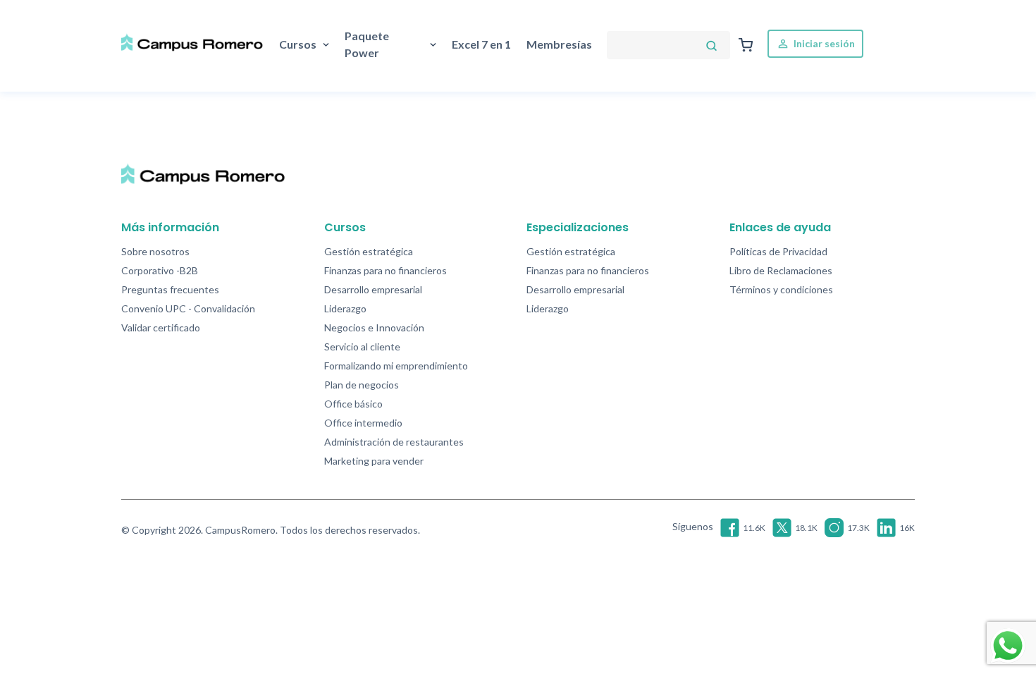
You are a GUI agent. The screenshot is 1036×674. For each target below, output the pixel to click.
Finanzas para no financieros (385, 270)
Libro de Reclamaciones (780, 270)
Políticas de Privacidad (778, 251)
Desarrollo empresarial (373, 289)
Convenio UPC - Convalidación (188, 308)
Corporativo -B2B (159, 270)
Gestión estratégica (368, 251)
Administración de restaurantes (394, 442)
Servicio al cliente (362, 347)
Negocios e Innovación (374, 327)
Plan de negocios (361, 385)
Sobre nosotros (155, 251)
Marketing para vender (374, 461)
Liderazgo (345, 308)
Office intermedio (363, 423)
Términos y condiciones (781, 289)
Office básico (353, 404)
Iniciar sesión (823, 43)
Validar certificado (160, 327)
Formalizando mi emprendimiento (396, 366)
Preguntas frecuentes (170, 289)
